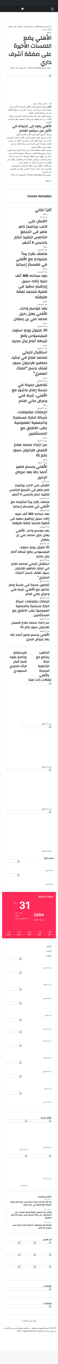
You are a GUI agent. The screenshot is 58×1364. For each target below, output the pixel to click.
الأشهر (49, 946)
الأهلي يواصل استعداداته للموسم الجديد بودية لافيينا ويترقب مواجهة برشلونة (39, 878)
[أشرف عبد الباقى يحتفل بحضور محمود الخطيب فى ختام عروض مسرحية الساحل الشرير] (44, 1255)
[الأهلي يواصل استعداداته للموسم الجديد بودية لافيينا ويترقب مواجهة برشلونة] (12, 876)
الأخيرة (49, 951)
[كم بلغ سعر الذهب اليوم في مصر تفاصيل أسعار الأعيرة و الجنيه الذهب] (14, 1021)
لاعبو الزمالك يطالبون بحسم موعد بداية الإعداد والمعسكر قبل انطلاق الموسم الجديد (39, 864)
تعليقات (49, 955)
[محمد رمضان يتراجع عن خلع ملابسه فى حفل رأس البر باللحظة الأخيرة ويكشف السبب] (13, 1267)
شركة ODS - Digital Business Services (33, 1331)
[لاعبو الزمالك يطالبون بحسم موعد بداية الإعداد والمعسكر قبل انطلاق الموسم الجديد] (12, 862)
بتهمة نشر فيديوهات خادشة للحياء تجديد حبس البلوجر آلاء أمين (39, 992)
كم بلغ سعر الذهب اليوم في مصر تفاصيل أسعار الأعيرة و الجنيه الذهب (39, 1023)
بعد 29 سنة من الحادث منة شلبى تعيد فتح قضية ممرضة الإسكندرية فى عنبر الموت (39, 962)
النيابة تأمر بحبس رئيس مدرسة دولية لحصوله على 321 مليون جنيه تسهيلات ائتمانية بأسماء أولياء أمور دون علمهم (39, 1007)
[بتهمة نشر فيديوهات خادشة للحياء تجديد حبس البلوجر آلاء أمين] (14, 990)
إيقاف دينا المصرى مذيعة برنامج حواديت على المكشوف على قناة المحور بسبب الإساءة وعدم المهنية (38, 977)
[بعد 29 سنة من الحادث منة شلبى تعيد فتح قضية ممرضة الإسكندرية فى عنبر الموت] (14, 959)
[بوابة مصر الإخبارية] (15, 9)
